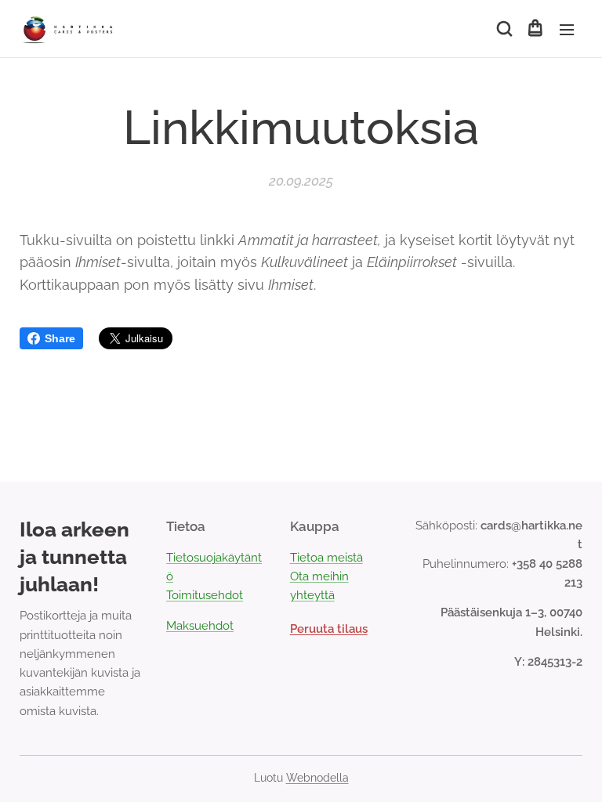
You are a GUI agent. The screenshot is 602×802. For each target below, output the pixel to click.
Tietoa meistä (326, 558)
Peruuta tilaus (329, 629)
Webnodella (317, 777)
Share (60, 338)
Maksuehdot (200, 626)
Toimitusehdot (204, 595)
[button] (503, 29)
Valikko (566, 29)
